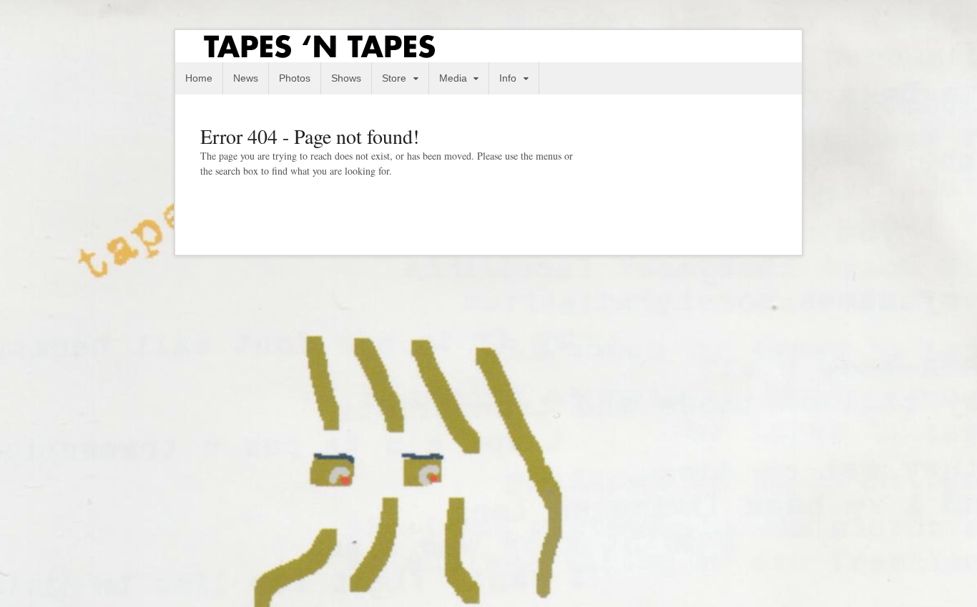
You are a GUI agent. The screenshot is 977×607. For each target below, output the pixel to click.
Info (507, 78)
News (245, 78)
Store (394, 78)
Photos (294, 78)
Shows (346, 78)
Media (453, 78)
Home (198, 78)
